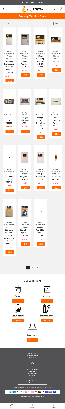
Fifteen (43, 396)
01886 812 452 (32, 380)
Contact (41, 2)
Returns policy (32, 360)
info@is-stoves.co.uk (32, 382)
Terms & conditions (32, 355)
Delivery (33, 2)
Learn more (18, 301)
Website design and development (30, 396)
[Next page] (37, 267)
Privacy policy (32, 357)
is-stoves (34, 353)
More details (10, 80)
